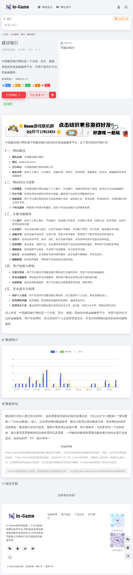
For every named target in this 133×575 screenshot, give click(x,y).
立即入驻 (123, 18)
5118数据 (108, 416)
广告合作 (79, 514)
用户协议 (66, 514)
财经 (23, 34)
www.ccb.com (26, 162)
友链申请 (52, 514)
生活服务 (15, 34)
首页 (6, 34)
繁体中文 (49, 566)
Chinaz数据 (20, 421)
